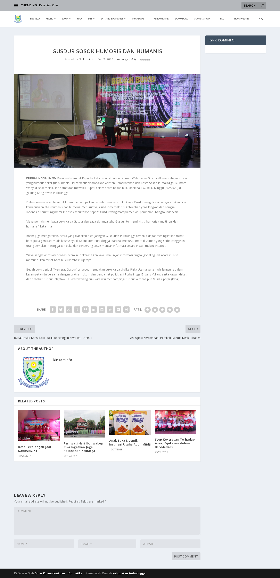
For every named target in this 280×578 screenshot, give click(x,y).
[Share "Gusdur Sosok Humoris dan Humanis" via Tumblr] (77, 309)
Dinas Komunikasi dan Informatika (58, 573)
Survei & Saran (202, 18)
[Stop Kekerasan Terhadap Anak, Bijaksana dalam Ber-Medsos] (176, 422)
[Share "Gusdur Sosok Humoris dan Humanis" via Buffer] (102, 309)
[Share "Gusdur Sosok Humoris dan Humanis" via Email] (118, 309)
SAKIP (65, 18)
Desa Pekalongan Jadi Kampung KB (34, 448)
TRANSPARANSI (241, 18)
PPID (79, 18)
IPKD (222, 18)
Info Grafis (138, 18)
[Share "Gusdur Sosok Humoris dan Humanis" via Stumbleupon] (110, 309)
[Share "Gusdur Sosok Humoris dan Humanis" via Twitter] (61, 309)
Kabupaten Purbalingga (129, 573)
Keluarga (122, 59)
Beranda (35, 18)
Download (181, 18)
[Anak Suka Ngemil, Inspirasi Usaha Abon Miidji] (130, 422)
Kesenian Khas (48, 5)
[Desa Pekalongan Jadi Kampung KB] (39, 425)
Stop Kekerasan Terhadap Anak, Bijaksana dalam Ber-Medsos (175, 443)
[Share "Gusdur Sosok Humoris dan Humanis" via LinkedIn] (94, 309)
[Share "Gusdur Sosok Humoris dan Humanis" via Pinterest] (85, 309)
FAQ (261, 18)
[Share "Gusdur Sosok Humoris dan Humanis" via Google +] (69, 309)
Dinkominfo (86, 59)
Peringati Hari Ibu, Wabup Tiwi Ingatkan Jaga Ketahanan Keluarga (83, 447)
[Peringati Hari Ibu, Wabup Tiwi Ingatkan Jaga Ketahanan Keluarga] (84, 423)
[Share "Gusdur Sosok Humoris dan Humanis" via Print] (126, 309)
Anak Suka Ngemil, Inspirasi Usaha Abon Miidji (130, 442)
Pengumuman (161, 18)
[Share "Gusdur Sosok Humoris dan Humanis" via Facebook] (53, 309)
